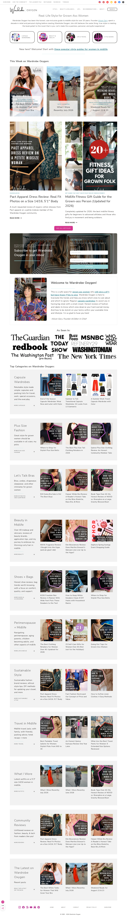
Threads (66, 2)
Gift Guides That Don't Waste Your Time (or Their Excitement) (85, 193)
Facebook (57, 2)
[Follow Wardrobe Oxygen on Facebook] (23, 907)
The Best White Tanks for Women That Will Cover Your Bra (26, 107)
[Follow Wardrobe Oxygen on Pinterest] (38, 907)
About (63, 907)
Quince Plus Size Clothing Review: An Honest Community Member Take (101, 450)
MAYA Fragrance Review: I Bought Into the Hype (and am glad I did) (50, 547)
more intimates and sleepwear (19, 497)
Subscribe (6, 2)
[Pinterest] (103, 2)
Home (52, 907)
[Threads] (123, 2)
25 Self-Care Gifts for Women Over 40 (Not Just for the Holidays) (75, 647)
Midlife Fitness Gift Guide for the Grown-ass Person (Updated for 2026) (88, 201)
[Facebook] (119, 2)
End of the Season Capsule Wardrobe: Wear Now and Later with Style (51, 401)
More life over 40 (20, 651)
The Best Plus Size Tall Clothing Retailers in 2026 (75, 450)
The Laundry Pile (35, 2)
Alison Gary (103, 20)
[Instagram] (99, 2)
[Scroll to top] (123, 912)
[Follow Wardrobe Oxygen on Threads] (27, 907)
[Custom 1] (115, 2)
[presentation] (26, 91)
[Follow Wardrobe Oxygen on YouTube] (31, 907)
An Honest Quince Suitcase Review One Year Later (76, 744)
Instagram (47, 2)
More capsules (19, 405)
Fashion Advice (32, 101)
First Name (73, 249)
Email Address (75, 257)
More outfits (19, 791)
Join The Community (20, 2)
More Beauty (19, 554)
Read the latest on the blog (20, 889)
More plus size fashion (19, 451)
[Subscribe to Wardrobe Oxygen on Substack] (35, 907)
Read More (15, 218)
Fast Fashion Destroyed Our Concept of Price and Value (76, 696)
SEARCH (112, 9)
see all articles (63, 228)
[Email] (111, 2)
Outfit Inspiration (64, 104)
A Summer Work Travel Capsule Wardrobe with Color (101, 401)
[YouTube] (107, 2)
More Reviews (19, 842)
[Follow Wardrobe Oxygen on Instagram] (19, 907)
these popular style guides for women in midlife (81, 49)
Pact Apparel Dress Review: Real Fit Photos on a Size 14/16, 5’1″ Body (51, 696)
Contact (76, 907)
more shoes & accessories (19, 598)
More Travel (18, 744)
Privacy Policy (91, 907)
